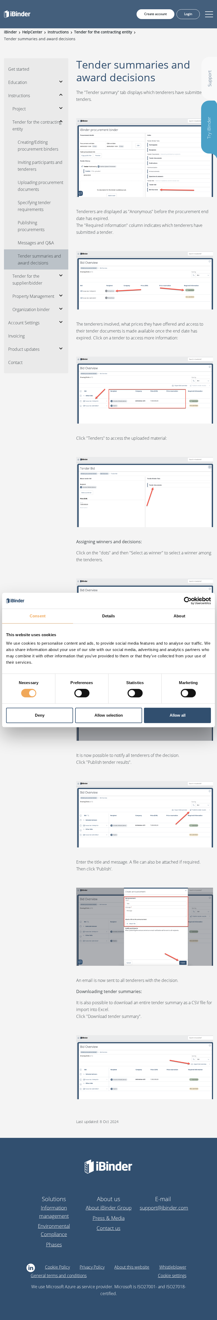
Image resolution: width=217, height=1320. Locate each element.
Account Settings (23, 323)
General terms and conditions (59, 1275)
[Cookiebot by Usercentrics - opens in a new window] (188, 601)
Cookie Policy (57, 1267)
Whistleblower (172, 1267)
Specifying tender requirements (34, 206)
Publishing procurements (31, 226)
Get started (18, 69)
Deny (39, 715)
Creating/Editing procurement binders (38, 145)
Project (19, 109)
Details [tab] (108, 616)
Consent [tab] (38, 616)
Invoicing (16, 336)
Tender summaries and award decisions (39, 259)
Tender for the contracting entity (36, 125)
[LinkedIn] (30, 1268)
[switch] (81, 693)
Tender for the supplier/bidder (27, 279)
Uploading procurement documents (40, 185)
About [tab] (179, 616)
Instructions (19, 95)
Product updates (23, 349)
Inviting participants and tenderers (40, 165)
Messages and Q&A (36, 243)
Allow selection (108, 715)
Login (188, 14)
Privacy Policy (92, 1267)
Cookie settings (172, 1275)
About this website (131, 1267)
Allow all (178, 715)
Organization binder (31, 309)
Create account (155, 14)
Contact (15, 362)
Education (17, 82)
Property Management (33, 296)
